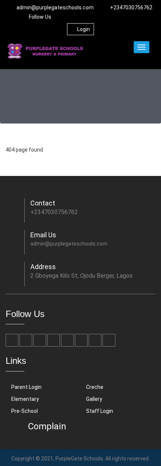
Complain (47, 426)
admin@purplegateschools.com (55, 7)
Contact (42, 203)
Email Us (43, 235)
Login (83, 29)
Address (43, 267)
